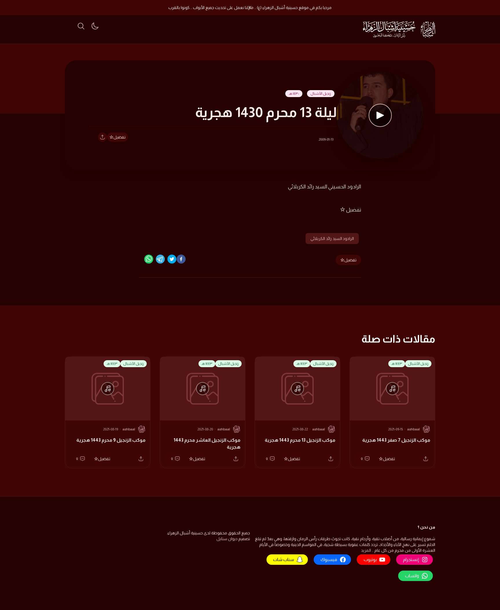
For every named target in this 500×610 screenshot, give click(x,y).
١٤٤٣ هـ (396, 364)
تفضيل (119, 137)
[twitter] (172, 259)
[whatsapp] (148, 259)
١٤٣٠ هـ (294, 94)
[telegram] (160, 259)
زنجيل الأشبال (320, 94)
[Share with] (102, 137)
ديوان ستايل (227, 538)
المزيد (366, 550)
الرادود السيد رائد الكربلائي (332, 238)
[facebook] (181, 259)
